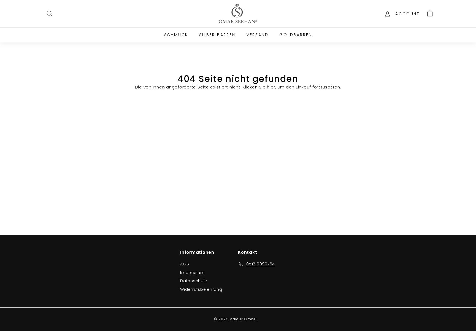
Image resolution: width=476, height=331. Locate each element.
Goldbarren (295, 34)
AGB (184, 264)
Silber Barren (217, 34)
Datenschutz (193, 281)
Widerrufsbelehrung (201, 289)
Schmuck (176, 34)
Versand (258, 34)
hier (271, 87)
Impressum (192, 272)
